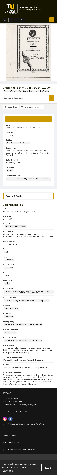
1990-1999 (9, 268)
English (9, 170)
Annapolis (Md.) (10, 332)
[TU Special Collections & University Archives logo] (24, 8)
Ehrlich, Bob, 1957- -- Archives (18, 143)
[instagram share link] (5, 419)
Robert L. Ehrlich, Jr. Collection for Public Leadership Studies (26, 91)
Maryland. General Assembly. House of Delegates (23, 324)
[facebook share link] (10, 419)
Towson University (9, 435)
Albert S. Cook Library (11, 442)
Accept (48, 468)
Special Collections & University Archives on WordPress (23, 424)
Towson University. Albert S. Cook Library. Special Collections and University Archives (29, 292)
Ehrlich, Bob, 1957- (12, 308)
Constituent (9, 316)
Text (6, 252)
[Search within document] (51, 98)
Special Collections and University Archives (19, 449)
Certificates (9, 260)
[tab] (28, 118)
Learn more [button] (8, 471)
